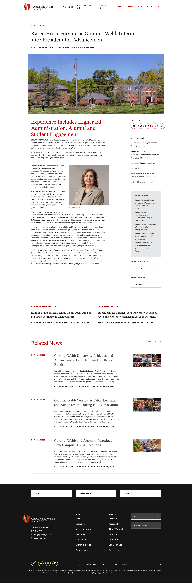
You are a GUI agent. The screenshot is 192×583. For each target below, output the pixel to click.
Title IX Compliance (118, 529)
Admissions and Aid (84, 7)
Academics (68, 6)
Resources (80, 534)
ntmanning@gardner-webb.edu (143, 163)
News (149, 7)
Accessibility (114, 523)
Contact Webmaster (119, 564)
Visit (120, 7)
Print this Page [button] (163, 126)
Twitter (141, 126)
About (78, 518)
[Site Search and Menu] (159, 7)
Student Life (102, 7)
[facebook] (55, 563)
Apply (130, 7)
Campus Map (82, 550)
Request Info (85, 493)
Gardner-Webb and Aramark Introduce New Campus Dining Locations (145, 227)
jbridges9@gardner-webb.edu (142, 182)
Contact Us (114, 550)
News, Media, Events (140, 525)
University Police (83, 544)
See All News (153, 342)
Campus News (38, 26)
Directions (113, 534)
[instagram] (48, 563)
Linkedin (148, 126)
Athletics (113, 518)
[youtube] (41, 563)
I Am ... (135, 516)
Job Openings (115, 544)
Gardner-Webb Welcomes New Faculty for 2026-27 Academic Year (144, 236)
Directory (113, 539)
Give (140, 7)
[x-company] (33, 563)
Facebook (134, 126)
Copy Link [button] (156, 126)
